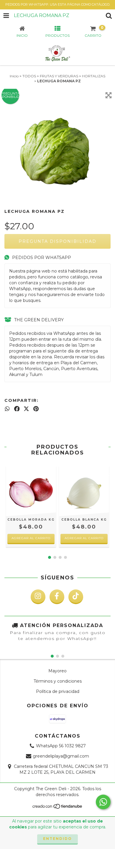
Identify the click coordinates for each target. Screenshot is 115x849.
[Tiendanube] (57, 808)
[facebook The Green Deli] (57, 596)
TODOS (29, 76)
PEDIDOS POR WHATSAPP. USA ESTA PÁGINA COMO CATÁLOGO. (57, 4)
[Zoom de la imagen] (109, 95)
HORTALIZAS (93, 76)
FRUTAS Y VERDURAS (59, 76)
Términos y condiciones (58, 681)
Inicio (14, 76)
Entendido (57, 838)
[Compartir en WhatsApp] (7, 409)
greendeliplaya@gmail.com (61, 756)
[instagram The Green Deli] (38, 596)
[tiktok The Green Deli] (75, 596)
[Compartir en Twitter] (26, 409)
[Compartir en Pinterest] (36, 409)
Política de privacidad (57, 691)
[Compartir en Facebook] (17, 409)
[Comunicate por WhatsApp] (103, 802)
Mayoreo (57, 670)
